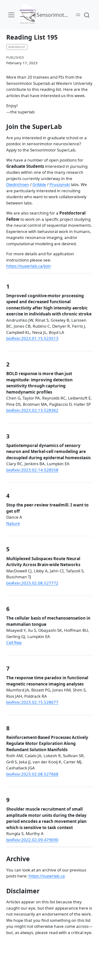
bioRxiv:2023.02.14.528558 (32, 470)
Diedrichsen (17, 184)
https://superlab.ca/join (28, 266)
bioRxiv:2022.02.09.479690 (32, 839)
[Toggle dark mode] (78, 14)
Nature (13, 523)
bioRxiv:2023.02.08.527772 (32, 583)
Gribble (39, 184)
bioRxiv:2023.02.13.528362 (32, 410)
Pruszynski (60, 184)
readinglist (16, 47)
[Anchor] (13, 286)
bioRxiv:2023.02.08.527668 (32, 774)
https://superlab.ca (47, 876)
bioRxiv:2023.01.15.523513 (32, 338)
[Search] (86, 14)
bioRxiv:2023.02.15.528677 (32, 702)
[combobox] (87, 14)
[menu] (11, 15)
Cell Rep (14, 642)
